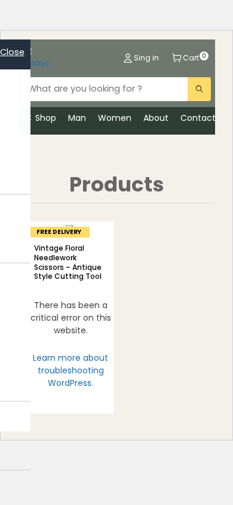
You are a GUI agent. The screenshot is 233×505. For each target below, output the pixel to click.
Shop (45, 118)
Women (114, 118)
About (155, 118)
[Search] (199, 89)
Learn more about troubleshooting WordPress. (70, 370)
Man (77, 118)
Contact (198, 118)
